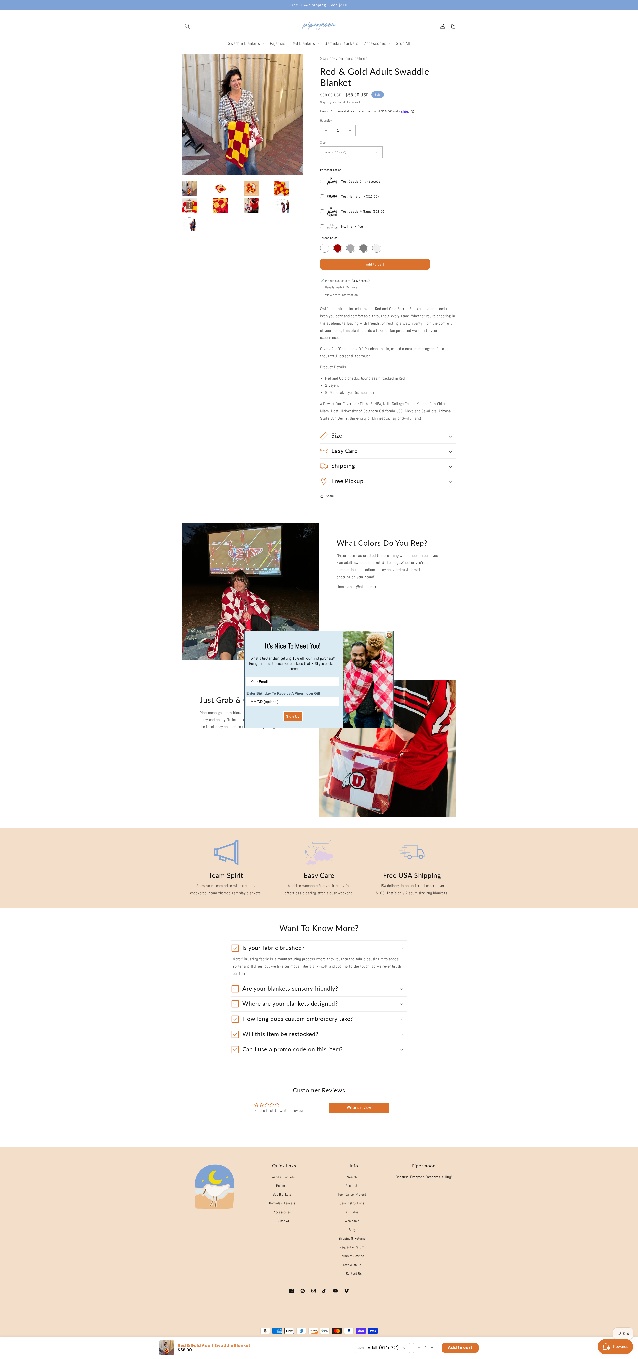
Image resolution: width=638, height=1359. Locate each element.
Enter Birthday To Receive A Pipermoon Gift (283, 693)
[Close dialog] (389, 635)
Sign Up (293, 716)
